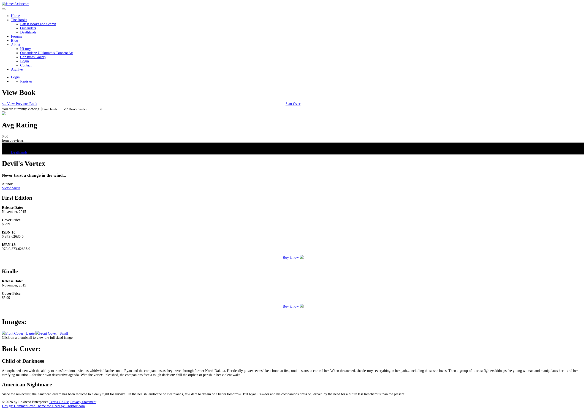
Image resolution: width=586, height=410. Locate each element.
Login (24, 61)
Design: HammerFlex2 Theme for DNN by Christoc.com (43, 406)
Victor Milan (11, 188)
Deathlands (28, 32)
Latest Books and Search (38, 24)
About (15, 45)
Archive (17, 69)
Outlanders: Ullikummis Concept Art (46, 53)
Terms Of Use (59, 402)
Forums (16, 36)
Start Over (292, 104)
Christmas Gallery (33, 57)
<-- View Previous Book (19, 104)
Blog (14, 40)
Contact (25, 65)
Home (15, 16)
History (25, 49)
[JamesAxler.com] (15, 4)
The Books (19, 20)
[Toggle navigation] (3, 9)
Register (26, 81)
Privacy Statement (83, 402)
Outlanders (28, 28)
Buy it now (291, 257)
